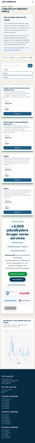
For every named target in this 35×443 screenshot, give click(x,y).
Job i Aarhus (5, 400)
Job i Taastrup (6, 437)
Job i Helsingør (6, 423)
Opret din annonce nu (17, 274)
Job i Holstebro (6, 436)
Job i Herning (5, 419)
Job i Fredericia (6, 433)
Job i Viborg (5, 431)
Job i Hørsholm (6, 422)
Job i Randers (6, 406)
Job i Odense (5, 402)
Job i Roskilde (6, 417)
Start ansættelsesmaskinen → (17, 285)
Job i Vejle (4, 416)
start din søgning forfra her (12, 50)
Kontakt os (5, 391)
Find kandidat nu (17, 279)
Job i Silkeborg (6, 420)
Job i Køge (5, 434)
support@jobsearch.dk (8, 382)
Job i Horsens (6, 414)
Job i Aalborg (5, 403)
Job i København (6, 399)
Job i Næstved (6, 429)
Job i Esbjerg (5, 405)
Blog (3, 392)
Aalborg (4, 6)
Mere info (17, 113)
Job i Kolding (5, 408)
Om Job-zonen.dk (7, 389)
